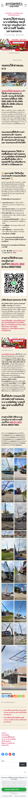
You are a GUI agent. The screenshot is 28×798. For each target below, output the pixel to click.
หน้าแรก (3, 733)
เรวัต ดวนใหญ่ (11, 35)
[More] (23, 696)
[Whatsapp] (20, 696)
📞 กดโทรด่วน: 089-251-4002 (11, 789)
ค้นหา (3, 761)
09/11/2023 (20, 35)
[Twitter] (6, 696)
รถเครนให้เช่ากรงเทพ (16, 328)
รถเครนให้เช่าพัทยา (7, 320)
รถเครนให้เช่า (8, 13)
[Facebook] (3, 696)
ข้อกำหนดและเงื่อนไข (7, 796)
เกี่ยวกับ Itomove (6, 741)
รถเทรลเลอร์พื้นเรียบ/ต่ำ (8, 737)
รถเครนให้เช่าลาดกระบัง (14, 324)
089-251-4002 (17, 251)
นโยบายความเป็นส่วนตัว (19, 796)
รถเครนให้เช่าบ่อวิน (10, 322)
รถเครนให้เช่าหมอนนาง (14, 15)
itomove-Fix (5, 745)
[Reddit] (14, 696)
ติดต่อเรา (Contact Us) (8, 743)
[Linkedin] (8, 696)
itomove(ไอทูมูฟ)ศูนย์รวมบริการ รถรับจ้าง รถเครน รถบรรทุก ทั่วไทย (14, 4)
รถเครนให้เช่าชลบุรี (18, 13)
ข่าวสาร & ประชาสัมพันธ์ (8, 739)
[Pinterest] (11, 696)
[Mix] (17, 696)
